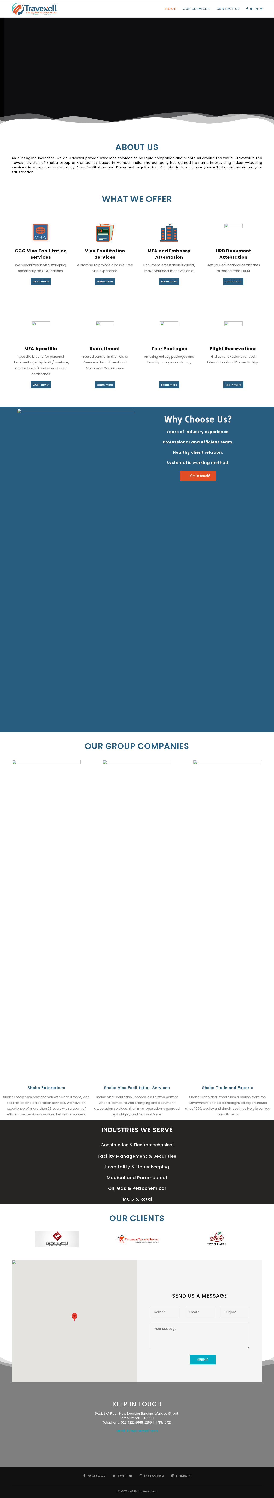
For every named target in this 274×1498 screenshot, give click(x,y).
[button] (41, 281)
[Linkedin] (261, 8)
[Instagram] (256, 8)
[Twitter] (251, 8)
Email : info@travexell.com (137, 1430)
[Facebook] (247, 8)
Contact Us (228, 9)
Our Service (195, 9)
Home (170, 9)
